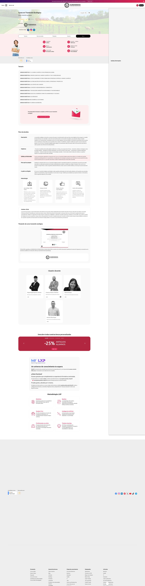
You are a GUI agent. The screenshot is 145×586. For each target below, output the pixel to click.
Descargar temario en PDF (54, 297)
